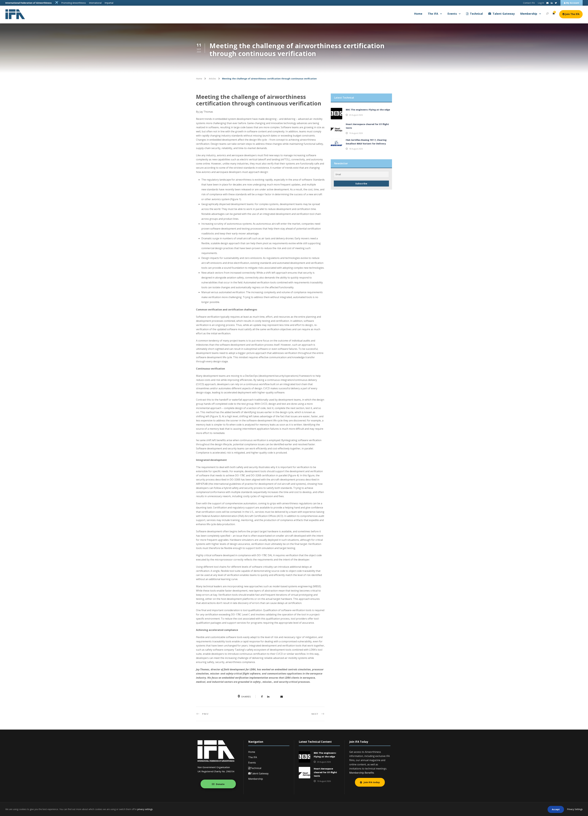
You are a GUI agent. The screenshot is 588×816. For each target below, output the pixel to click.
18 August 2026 (356, 148)
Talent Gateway (504, 13)
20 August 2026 (356, 115)
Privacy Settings (575, 809)
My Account (572, 2)
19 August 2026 (356, 133)
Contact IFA (529, 2)
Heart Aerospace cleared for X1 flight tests (325, 772)
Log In (541, 2)
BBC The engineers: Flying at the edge (368, 109)
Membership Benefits (361, 772)
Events (452, 13)
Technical (476, 13)
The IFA (433, 13)
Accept (556, 809)
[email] (547, 2)
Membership (528, 13)
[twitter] (556, 2)
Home (418, 13)
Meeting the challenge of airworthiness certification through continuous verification (258, 100)
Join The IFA (572, 14)
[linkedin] (552, 2)
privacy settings (145, 809)
